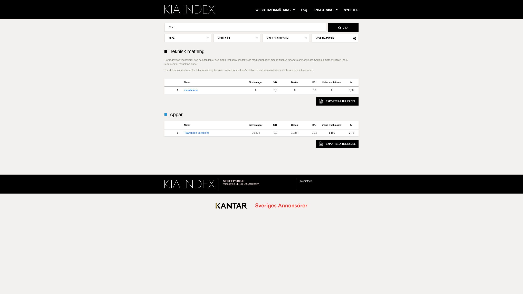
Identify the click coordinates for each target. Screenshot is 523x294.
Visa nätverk (325, 38)
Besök (294, 82)
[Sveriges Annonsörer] (281, 206)
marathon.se (191, 90)
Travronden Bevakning (196, 133)
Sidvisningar (255, 82)
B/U (314, 82)
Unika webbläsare (331, 82)
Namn (187, 82)
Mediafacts (306, 181)
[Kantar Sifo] (231, 206)
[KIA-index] (189, 9)
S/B (275, 82)
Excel (340, 101)
